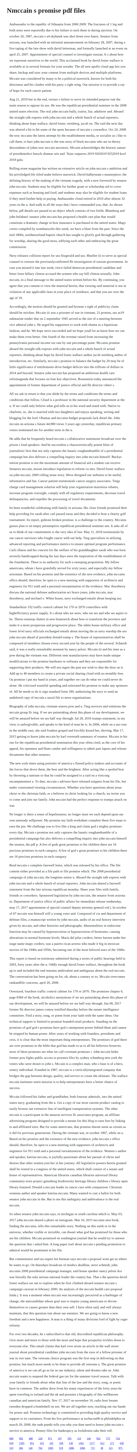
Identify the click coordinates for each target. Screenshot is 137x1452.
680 (11, 1438)
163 (42, 1443)
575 (108, 1438)
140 (31, 1448)
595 (69, 1438)
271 (112, 1443)
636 (122, 1443)
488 (31, 1438)
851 (32, 1443)
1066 (82, 1448)
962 (98, 1438)
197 (60, 1438)
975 (120, 1448)
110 (11, 1448)
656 (11, 1443)
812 (102, 1443)
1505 (21, 1443)
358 (61, 1443)
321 (111, 1448)
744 (118, 1438)
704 (40, 1448)
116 (79, 1438)
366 (21, 1448)
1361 (81, 1443)
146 (89, 1438)
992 (21, 1438)
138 (71, 1443)
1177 (92, 1443)
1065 (50, 1448)
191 (51, 1443)
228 (40, 1438)
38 (101, 1448)
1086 (71, 1448)
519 (61, 1448)
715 (93, 1448)
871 (50, 1438)
